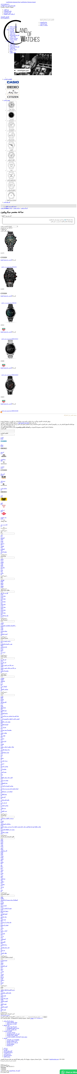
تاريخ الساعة (10, 1045)
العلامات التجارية (8, 79)
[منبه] (11, 170)
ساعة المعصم (43, 22)
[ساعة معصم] (10, 250)
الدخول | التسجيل (5, 16)
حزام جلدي (12, 33)
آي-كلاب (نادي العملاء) (9, 14)
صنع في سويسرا (14, 38)
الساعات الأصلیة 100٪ (23, 423)
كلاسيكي (12, 31)
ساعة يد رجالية (44, 25)
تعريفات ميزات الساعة (12, 1042)
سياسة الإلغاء (7, 1056)
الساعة (5, 1038)
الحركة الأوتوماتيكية (14, 35)
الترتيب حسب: (4, 226)
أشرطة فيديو (7, 202)
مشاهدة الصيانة (10, 1044)
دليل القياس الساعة (11, 1029)
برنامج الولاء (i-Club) (12, 1023)
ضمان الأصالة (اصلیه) (12, 1022)
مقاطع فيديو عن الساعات (13, 1039)
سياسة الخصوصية (8, 1052)
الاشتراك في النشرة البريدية (7, 1016)
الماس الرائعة (13, 49)
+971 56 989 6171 (5, 4)
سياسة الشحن (7, 1053)
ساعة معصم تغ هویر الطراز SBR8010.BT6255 (9, 338)
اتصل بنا (6, 1049)
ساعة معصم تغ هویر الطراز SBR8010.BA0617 (9, 374)
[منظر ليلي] (11, 120)
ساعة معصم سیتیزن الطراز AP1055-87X (9, 266)
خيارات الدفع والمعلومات (13, 1028)
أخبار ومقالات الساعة (12, 1041)
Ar (5, 2)
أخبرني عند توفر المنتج (6, 260)
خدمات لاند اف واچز (9, 1021)
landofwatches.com (54, 1059)
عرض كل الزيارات (5, 1015)
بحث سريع (12, 28)
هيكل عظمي (13, 36)
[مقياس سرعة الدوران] (11, 200)
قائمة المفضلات (7, 11)
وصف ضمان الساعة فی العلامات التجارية (17, 1036)
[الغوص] (11, 150)
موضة (11, 51)
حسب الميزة (7, 100)
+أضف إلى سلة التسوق (10, 1070)
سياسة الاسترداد (8, 1055)
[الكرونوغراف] (11, 130)
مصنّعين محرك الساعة (12, 1035)
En (2, 2)
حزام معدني (13, 32)
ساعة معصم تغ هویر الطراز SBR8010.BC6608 (9, 410)
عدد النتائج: (4, 229)
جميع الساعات (43, 23)
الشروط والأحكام (8, 1051)
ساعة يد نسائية (13, 26)
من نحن (5, 1048)
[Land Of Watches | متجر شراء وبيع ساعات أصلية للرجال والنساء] (21, 22)
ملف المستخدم (7, 12)
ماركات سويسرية (11, 1032)
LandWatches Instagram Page (13, 2)
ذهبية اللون (12, 48)
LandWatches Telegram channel (28, 2)
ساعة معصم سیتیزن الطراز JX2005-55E (8, 302)
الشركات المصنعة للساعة (13, 1034)
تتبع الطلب (6, 9)
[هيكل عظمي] (11, 110)
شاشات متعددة (13, 39)
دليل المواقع (7, 1025)
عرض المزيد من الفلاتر (10, 206)
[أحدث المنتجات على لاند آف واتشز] (1, 412)
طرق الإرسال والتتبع (12, 1026)
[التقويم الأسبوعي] (11, 190)
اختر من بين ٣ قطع (7, 216)
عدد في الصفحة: (5, 228)
